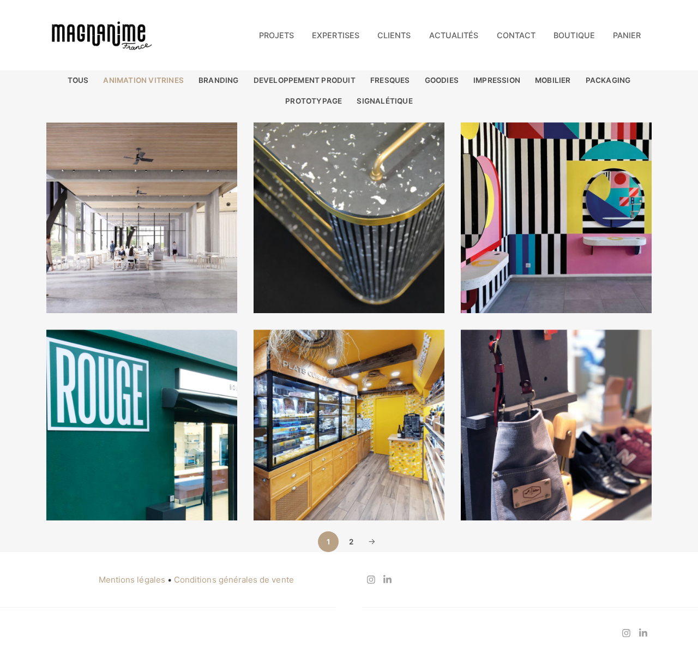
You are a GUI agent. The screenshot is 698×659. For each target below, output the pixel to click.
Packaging (608, 80)
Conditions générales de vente (234, 579)
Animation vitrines (143, 80)
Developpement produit (305, 80)
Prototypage (313, 101)
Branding (218, 80)
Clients (394, 35)
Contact (516, 35)
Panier (627, 35)
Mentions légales (132, 579)
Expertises (335, 35)
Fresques (390, 80)
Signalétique (384, 101)
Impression (496, 80)
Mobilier (553, 80)
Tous (78, 80)
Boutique (573, 35)
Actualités (454, 35)
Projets (276, 35)
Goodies (442, 80)
